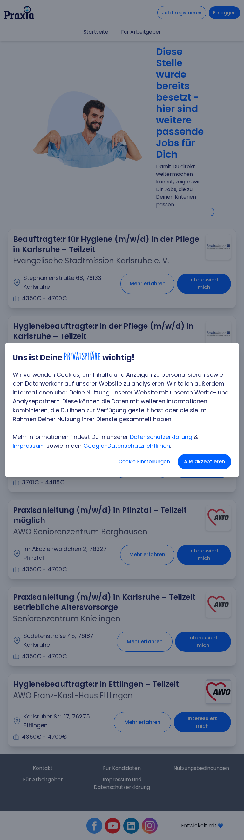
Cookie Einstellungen (144, 461)
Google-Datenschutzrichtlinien (126, 446)
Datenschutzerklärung (161, 437)
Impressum (29, 446)
